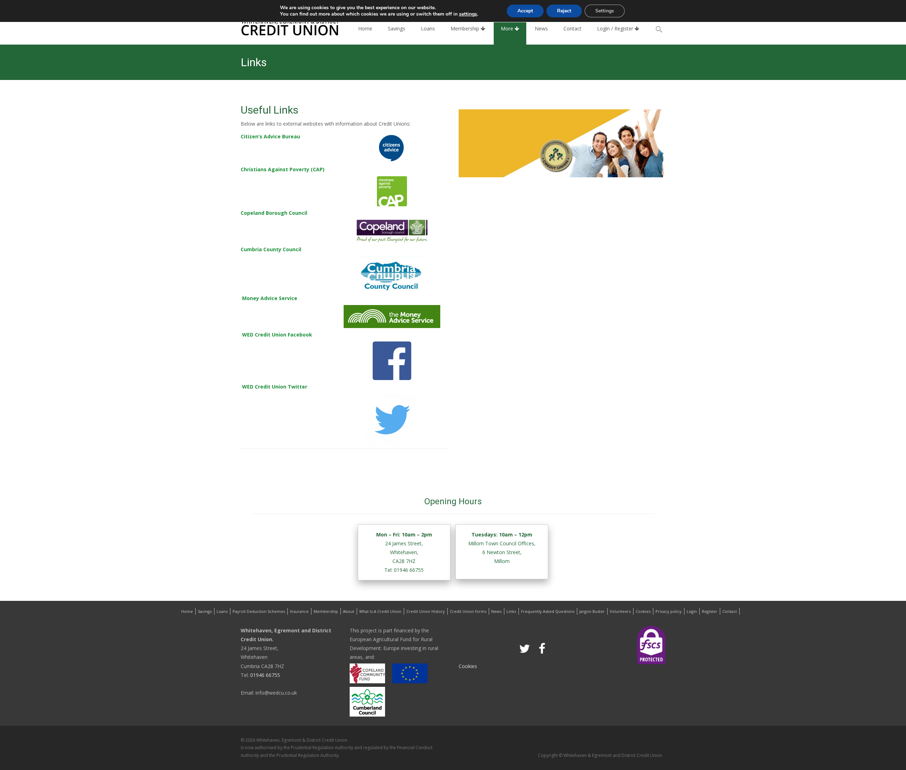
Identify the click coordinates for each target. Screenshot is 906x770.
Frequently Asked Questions (547, 611)
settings (468, 14)
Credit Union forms (468, 611)
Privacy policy (668, 611)
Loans (428, 28)
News (541, 28)
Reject (564, 10)
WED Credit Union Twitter (274, 386)
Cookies (643, 611)
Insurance (299, 611)
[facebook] (542, 648)
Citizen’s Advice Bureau (270, 136)
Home (365, 28)
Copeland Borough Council (274, 212)
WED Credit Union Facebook (277, 334)
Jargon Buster (592, 611)
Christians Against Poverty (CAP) (283, 169)
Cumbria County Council (271, 249)
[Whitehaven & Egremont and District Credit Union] (284, 27)
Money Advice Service (269, 298)
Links (511, 611)
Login (692, 611)
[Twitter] (524, 648)
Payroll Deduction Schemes (259, 611)
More (508, 28)
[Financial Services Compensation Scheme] (651, 644)
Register (709, 611)
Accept (525, 10)
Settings (604, 10)
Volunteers (620, 611)
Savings (396, 28)
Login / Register (616, 28)
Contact (572, 28)
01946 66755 (264, 675)
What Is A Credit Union (380, 611)
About (348, 611)
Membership (466, 28)
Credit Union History (425, 611)
